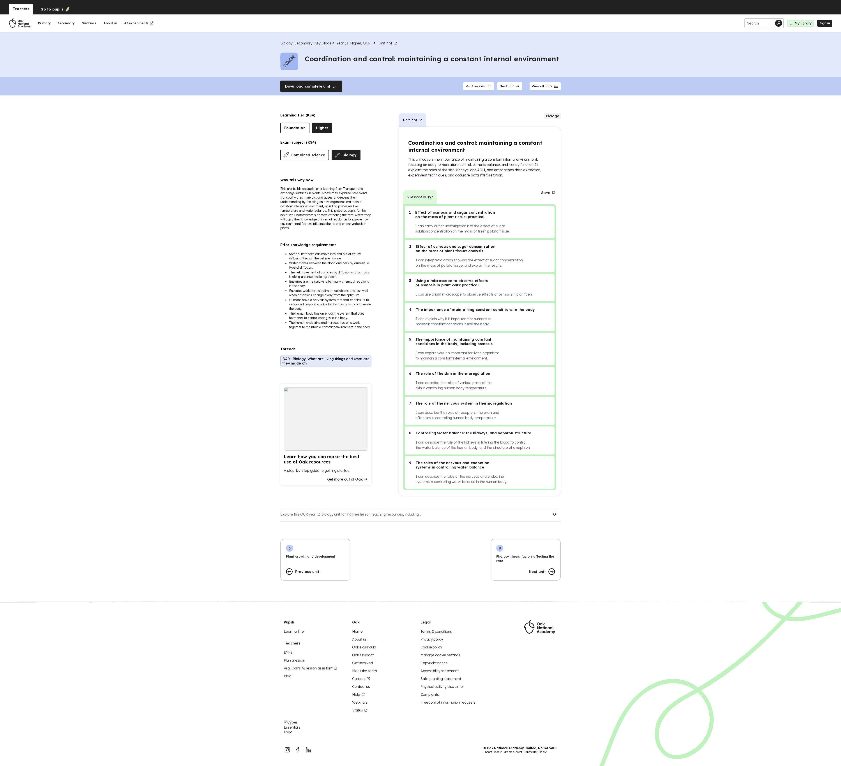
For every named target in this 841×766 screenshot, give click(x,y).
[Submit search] (778, 23)
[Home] (20, 23)
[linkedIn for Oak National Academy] (308, 749)
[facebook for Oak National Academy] (297, 749)
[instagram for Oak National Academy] (287, 749)
